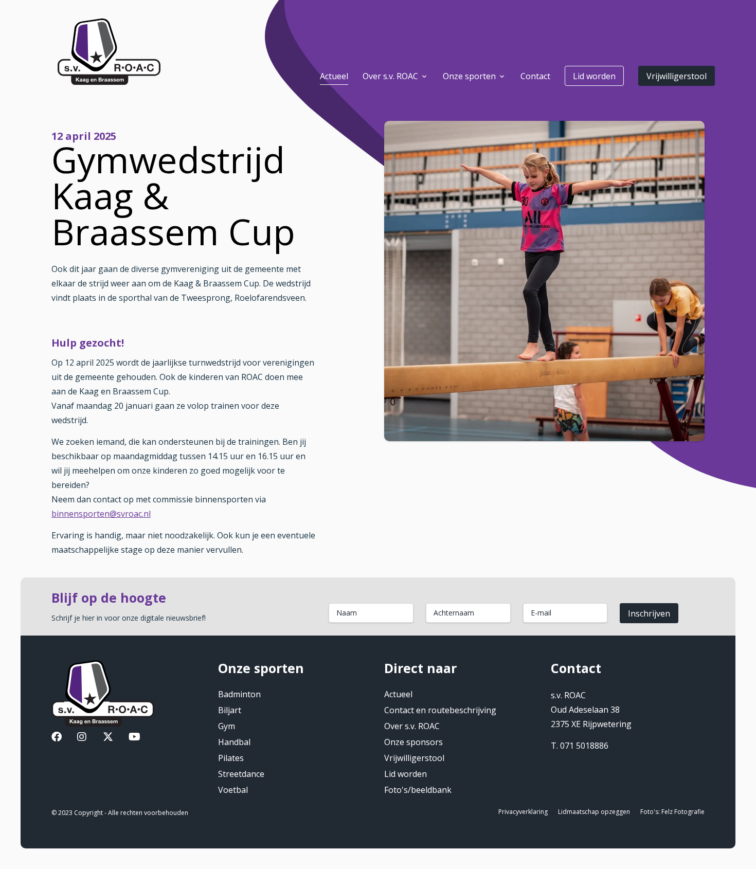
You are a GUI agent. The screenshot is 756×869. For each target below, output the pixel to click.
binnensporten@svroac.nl (101, 513)
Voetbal (233, 789)
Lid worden (594, 76)
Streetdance (241, 774)
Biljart (229, 710)
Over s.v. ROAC (412, 726)
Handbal (234, 742)
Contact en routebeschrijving (440, 710)
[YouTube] (134, 737)
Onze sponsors (413, 742)
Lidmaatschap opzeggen (594, 811)
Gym (226, 726)
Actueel (398, 694)
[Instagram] (81, 737)
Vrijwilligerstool (676, 76)
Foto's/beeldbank (418, 789)
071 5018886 (584, 745)
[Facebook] (56, 737)
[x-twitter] (108, 737)
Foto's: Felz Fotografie (672, 811)
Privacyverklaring (523, 811)
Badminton (239, 694)
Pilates (231, 758)
